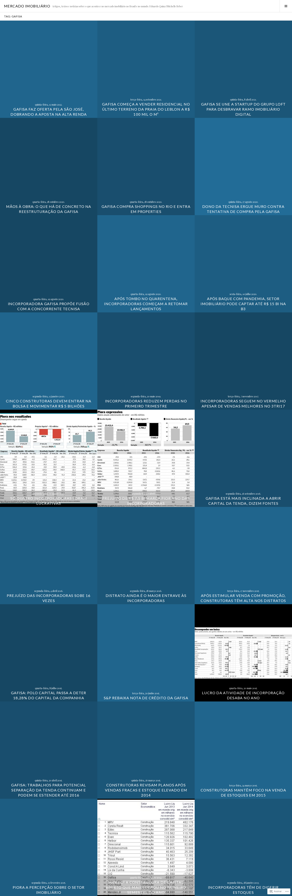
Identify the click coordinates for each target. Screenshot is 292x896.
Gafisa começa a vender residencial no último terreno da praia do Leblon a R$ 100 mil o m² (146, 109)
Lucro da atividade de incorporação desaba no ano (243, 695)
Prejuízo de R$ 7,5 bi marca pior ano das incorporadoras (146, 501)
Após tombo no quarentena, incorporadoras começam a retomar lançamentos (146, 303)
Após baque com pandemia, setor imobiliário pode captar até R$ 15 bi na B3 (243, 303)
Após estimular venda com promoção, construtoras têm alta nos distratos (243, 598)
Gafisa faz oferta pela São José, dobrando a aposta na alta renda (48, 112)
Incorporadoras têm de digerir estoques (243, 890)
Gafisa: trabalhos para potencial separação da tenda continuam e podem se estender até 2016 (48, 790)
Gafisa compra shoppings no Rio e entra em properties (146, 209)
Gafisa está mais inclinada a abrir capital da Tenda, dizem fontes (243, 501)
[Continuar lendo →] (48, 69)
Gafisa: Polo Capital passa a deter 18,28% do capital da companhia (48, 695)
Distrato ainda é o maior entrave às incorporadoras (146, 598)
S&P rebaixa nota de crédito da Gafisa (146, 698)
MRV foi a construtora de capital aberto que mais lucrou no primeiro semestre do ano (146, 887)
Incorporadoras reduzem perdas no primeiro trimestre (146, 403)
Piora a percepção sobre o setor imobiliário (49, 890)
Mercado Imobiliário (27, 6)
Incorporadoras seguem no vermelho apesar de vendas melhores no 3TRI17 (243, 403)
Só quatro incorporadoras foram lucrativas (48, 501)
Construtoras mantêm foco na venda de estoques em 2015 (243, 792)
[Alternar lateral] (286, 6)
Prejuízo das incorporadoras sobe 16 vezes (48, 598)
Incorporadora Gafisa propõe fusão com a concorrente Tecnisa (48, 306)
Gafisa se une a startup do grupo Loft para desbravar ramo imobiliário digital (243, 109)
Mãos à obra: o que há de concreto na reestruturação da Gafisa (48, 209)
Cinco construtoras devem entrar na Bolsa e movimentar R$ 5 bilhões (48, 403)
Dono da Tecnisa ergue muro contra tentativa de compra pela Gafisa (243, 209)
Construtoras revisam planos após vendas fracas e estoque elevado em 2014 (146, 790)
